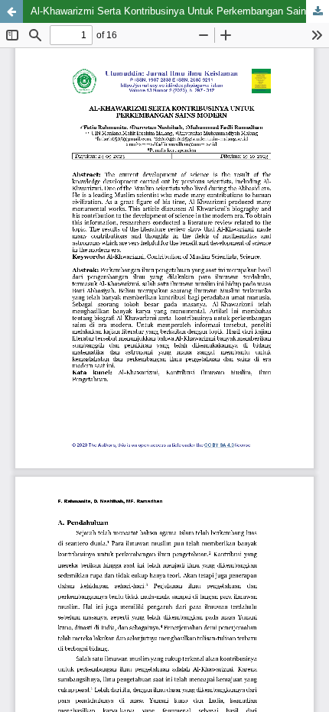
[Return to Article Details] (11, 11)
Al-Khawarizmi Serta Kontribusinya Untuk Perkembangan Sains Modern (180, 11)
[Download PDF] (317, 11)
